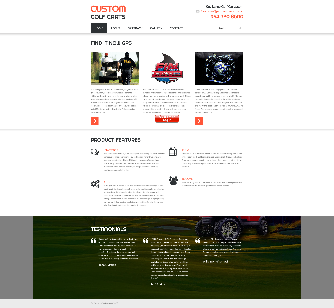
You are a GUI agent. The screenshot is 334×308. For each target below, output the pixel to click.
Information (111, 149)
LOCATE (187, 149)
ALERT (108, 182)
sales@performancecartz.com (225, 11)
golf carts (108, 12)
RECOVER (188, 178)
